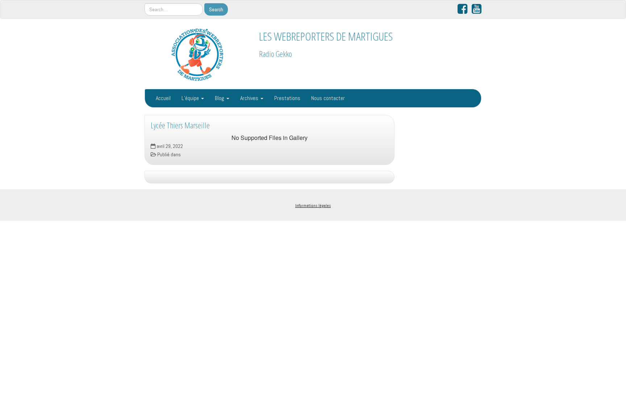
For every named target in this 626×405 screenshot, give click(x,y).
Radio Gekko (275, 53)
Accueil (163, 98)
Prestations (287, 98)
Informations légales (313, 205)
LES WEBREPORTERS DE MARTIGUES (326, 36)
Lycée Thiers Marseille (180, 125)
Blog (220, 98)
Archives (250, 98)
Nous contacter (328, 98)
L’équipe (190, 98)
